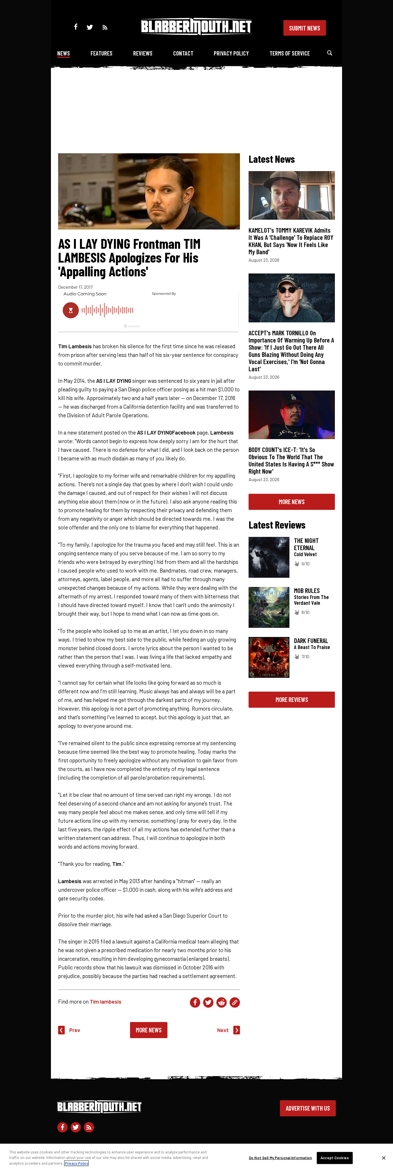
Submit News (304, 28)
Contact (183, 53)
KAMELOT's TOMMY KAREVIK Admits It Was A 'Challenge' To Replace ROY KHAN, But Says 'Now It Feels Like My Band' (291, 241)
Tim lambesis (105, 1001)
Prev (74, 1030)
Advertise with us (308, 1108)
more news (292, 501)
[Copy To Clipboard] (235, 1002)
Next (223, 1030)
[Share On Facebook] (195, 1002)
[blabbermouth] (196, 33)
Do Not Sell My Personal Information (280, 1157)
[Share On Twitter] (208, 1002)
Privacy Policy (231, 53)
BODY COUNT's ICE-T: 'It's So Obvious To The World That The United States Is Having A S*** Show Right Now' (291, 460)
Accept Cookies (334, 1157)
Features (101, 53)
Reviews (142, 53)
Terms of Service (290, 53)
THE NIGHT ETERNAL (306, 544)
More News (149, 1030)
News (63, 53)
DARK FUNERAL (311, 640)
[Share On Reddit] (221, 1002)
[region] (196, 1158)
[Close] (383, 1158)
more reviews (292, 699)
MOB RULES (307, 590)
